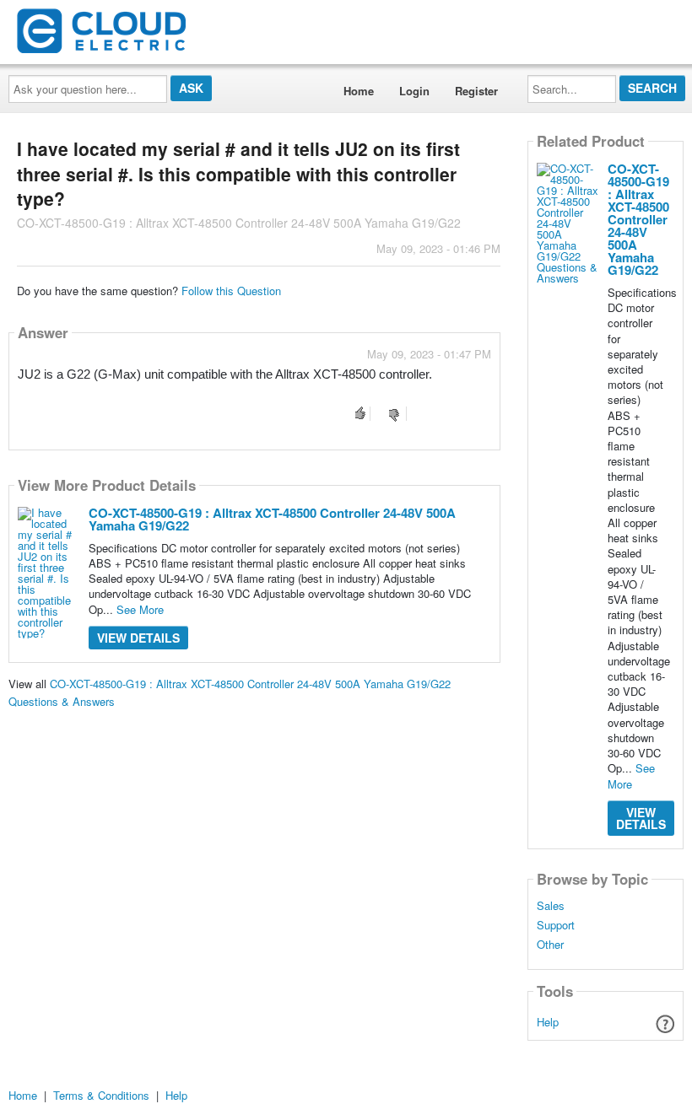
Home (358, 91)
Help (548, 1022)
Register (476, 91)
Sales (551, 906)
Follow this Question (231, 291)
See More (140, 609)
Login (414, 91)
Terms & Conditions (101, 1095)
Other (550, 944)
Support (556, 925)
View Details (138, 637)
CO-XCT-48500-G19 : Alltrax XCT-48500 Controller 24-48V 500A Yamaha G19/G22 (272, 519)
